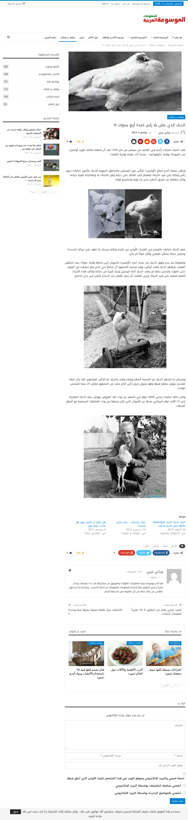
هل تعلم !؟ (177, 37)
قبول (15, 811)
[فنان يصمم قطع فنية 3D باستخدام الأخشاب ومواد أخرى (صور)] (86, 653)
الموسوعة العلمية (139, 37)
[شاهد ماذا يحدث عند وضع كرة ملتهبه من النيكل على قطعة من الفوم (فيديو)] (51, 149)
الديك (165, 546)
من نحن (126, 3)
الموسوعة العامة (160, 37)
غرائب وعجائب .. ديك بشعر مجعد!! (131, 524)
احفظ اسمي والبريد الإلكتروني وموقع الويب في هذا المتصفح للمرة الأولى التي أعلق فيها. (125, 778)
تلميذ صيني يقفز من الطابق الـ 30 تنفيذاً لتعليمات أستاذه (156, 611)
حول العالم (93, 37)
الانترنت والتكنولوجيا (49, 74)
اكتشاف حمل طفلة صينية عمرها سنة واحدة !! (95, 611)
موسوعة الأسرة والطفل (113, 37)
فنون (81, 37)
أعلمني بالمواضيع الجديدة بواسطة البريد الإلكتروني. (147, 793)
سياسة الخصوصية (141, 3)
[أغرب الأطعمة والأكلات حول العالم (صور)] (125, 653)
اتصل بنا (115, 3)
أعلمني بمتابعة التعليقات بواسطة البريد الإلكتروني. (148, 786)
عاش (147, 546)
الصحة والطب (52, 96)
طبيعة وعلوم (52, 66)
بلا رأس (156, 546)
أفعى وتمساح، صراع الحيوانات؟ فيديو (24, 161)
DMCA (105, 3)
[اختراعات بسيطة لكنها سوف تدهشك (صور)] (163, 653)
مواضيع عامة (175, 643)
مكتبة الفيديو (50, 37)
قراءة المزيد (95, 816)
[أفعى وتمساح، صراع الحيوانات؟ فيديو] (51, 165)
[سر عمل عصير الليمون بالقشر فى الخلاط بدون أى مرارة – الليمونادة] (51, 181)
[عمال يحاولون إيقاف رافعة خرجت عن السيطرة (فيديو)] (51, 134)
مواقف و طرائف (67, 37)
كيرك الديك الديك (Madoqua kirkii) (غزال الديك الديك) (169, 524)
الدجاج (174, 546)
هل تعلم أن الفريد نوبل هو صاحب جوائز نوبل (91, 524)
